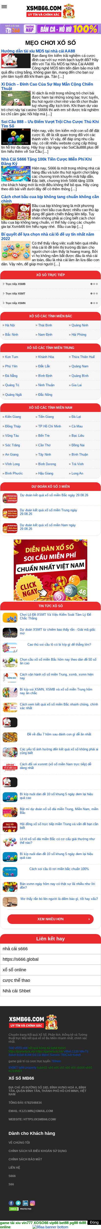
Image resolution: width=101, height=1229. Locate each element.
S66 (11, 1048)
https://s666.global (20, 959)
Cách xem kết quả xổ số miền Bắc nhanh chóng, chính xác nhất (59, 706)
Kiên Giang (13, 417)
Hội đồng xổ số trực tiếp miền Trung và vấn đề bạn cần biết (59, 826)
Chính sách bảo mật (25, 1159)
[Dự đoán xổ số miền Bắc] (10, 498)
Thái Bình (45, 325)
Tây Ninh (44, 454)
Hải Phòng (79, 334)
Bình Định (45, 376)
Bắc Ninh (11, 334)
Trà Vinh (78, 464)
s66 (25, 1048)
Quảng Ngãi (13, 395)
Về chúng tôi (19, 1142)
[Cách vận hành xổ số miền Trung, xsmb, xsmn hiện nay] (10, 677)
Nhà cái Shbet (16, 990)
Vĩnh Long (12, 464)
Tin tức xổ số (50, 606)
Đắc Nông (45, 395)
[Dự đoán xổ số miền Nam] (10, 528)
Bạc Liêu (78, 435)
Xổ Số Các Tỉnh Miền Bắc (50, 316)
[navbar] (4, 7)
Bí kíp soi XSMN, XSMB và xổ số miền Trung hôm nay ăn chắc (56, 691)
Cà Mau (77, 426)
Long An (77, 473)
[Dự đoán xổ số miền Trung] (10, 513)
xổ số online (14, 969)
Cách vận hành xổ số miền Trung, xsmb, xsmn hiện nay (56, 676)
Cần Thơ (44, 445)
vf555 (18, 1048)
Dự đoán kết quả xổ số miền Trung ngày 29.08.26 (48, 512)
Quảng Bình (80, 376)
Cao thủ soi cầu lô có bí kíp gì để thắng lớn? (59, 644)
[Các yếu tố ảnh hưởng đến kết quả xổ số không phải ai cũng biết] (10, 752)
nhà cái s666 (15, 948)
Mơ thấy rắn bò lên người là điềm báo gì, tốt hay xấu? (59, 899)
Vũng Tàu (12, 435)
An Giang (11, 454)
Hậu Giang (45, 473)
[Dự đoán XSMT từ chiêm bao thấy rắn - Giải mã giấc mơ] (10, 633)
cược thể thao (16, 980)
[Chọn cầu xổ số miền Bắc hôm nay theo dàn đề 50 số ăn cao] (10, 662)
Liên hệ (14, 1167)
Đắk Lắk (44, 366)
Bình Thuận (80, 454)
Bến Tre (44, 435)
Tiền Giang (46, 417)
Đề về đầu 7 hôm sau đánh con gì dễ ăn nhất (59, 734)
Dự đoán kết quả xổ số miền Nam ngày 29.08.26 (48, 527)
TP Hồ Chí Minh (49, 426)
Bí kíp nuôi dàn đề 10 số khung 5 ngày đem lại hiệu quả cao (56, 796)
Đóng (94, 1222)
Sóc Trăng (12, 445)
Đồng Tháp (13, 426)
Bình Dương (47, 464)
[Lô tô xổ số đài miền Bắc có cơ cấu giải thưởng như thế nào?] (10, 842)
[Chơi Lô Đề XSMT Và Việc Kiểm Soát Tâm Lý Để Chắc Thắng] (10, 618)
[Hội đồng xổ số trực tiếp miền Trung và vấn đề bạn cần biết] (10, 827)
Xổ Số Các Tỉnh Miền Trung (50, 348)
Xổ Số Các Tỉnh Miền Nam (50, 408)
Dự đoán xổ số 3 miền (51, 486)
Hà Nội (10, 325)
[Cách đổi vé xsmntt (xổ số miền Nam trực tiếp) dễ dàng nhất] (10, 767)
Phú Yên (11, 366)
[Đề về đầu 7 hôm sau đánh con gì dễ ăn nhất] (10, 737)
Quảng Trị (12, 385)
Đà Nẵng (11, 376)
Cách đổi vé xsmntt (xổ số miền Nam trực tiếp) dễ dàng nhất (55, 766)
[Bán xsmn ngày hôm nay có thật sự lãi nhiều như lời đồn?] (10, 887)
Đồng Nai (78, 445)
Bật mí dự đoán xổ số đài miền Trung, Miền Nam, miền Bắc (59, 811)
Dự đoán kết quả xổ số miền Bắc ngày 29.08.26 (54, 495)
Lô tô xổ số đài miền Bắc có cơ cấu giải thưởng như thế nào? (57, 841)
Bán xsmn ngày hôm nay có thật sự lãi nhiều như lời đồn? (57, 885)
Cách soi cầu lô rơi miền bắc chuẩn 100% (59, 869)
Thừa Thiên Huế (83, 357)
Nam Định (45, 334)
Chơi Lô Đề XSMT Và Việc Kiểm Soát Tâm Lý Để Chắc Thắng (55, 616)
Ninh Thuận (46, 385)
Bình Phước (14, 473)
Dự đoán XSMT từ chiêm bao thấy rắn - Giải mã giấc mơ (57, 631)
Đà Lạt (76, 417)
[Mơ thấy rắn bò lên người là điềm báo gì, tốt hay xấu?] (10, 902)
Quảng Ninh (80, 325)
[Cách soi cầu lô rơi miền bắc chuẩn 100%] (10, 872)
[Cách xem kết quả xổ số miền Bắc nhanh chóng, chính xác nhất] (10, 707)
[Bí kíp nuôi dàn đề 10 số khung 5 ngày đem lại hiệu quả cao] (10, 797)
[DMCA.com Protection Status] (21, 1210)
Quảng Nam (80, 366)
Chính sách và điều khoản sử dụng (38, 1151)
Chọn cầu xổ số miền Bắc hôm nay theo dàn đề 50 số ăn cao (58, 661)
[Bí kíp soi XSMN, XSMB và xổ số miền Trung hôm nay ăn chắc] (10, 692)
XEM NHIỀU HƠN (50, 919)
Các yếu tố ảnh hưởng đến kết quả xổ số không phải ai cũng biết (59, 751)
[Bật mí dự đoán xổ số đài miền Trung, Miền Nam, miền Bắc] (10, 812)
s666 (12, 1176)
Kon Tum (11, 357)
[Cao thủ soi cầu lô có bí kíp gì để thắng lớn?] (10, 648)
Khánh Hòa (46, 357)
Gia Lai (77, 385)
